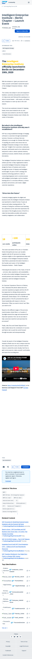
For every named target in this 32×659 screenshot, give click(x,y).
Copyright (8, 646)
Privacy (8, 641)
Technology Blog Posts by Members (13, 526)
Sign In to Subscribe (22, 31)
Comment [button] (25, 467)
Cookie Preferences (8, 655)
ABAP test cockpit (7, 497)
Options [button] (15, 34)
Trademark (8, 650)
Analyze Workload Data (8, 503)
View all (4, 628)
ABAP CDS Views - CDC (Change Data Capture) (13, 495)
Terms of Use (24, 641)
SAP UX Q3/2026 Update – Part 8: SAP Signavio (16, 539)
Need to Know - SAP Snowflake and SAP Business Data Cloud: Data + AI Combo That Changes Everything (14, 532)
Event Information (7, 54)
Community (11, 2)
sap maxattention (7, 460)
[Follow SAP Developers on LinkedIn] (20, 636)
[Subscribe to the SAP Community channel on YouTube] (17, 636)
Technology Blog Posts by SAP (10, 6)
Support (24, 650)
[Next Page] (17, 514)
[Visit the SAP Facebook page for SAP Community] (11, 636)
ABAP (4, 492)
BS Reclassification (20, 503)
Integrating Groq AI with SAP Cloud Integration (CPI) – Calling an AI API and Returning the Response (15, 547)
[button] (3, 40)
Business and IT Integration (14, 506)
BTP (4, 506)
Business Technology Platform (9, 511)
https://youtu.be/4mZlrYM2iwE (16, 385)
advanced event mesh (8, 500)
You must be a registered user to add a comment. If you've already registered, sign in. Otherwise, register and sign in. (14, 475)
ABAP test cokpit (17, 497)
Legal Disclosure (24, 646)
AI (16, 500)
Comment (8, 481)
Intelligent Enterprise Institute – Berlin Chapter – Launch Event (15, 19)
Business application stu (8, 508)
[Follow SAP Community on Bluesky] (14, 636)
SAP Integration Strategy (8, 48)
